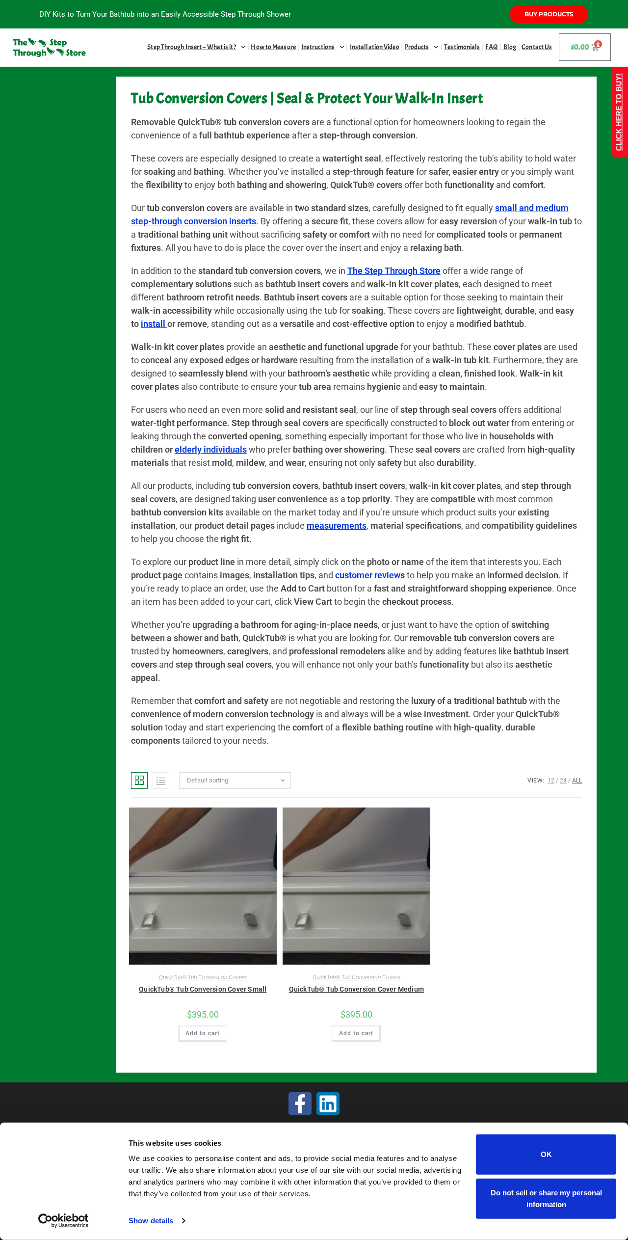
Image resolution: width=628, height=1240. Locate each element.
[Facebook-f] (300, 1103)
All (577, 780)
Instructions (318, 47)
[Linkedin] (328, 1103)
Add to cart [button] (202, 1033)
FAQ (491, 47)
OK (546, 1154)
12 (551, 780)
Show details (151, 1220)
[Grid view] (139, 780)
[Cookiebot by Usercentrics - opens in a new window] (63, 1220)
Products (417, 47)
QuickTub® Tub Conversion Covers (203, 977)
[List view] (161, 780)
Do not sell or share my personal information (546, 1198)
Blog (509, 47)
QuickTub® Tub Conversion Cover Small (202, 989)
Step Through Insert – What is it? (191, 47)
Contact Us (537, 47)
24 (563, 780)
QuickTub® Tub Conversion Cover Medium (356, 989)
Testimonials (462, 47)
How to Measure (273, 47)
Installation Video (374, 47)
